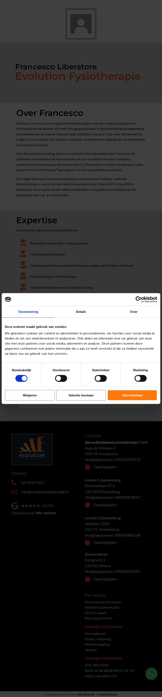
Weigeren (30, 395)
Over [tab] (133, 311)
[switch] (61, 378)
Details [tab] (81, 311)
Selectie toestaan (81, 395)
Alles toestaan (132, 395)
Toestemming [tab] (28, 311)
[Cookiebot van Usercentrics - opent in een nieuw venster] (138, 299)
